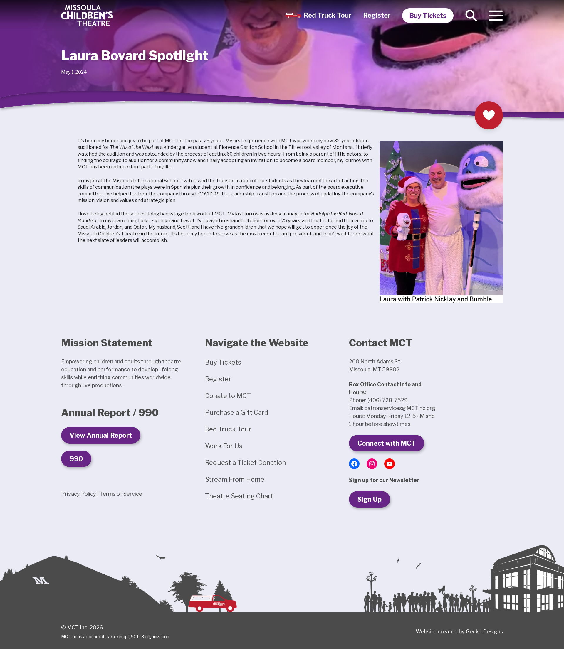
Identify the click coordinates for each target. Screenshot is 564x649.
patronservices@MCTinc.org (400, 408)
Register (376, 15)
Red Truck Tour (327, 15)
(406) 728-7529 (387, 400)
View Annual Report (101, 435)
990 (76, 459)
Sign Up (369, 499)
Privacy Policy (78, 494)
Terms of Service (121, 494)
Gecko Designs (484, 631)
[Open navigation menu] (496, 16)
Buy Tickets (427, 15)
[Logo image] (87, 15)
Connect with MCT (386, 443)
